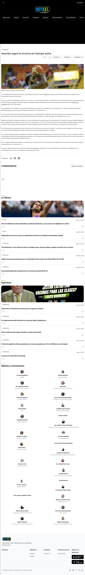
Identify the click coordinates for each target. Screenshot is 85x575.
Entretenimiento (57, 17)
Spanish (32, 553)
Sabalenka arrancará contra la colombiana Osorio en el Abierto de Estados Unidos (32, 235)
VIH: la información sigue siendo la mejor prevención (21, 332)
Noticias (16, 17)
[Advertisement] (42, 32)
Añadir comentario (77, 166)
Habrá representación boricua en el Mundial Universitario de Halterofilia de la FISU (32, 259)
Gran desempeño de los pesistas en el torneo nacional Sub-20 (24, 271)
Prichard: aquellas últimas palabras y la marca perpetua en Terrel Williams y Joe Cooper (34, 344)
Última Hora (6, 17)
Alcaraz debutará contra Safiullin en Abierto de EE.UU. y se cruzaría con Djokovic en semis (35, 223)
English (32, 556)
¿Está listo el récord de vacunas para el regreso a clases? (22, 308)
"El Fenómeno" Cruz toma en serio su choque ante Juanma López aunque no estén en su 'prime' (37, 247)
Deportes (45, 17)
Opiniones (36, 17)
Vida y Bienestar (71, 17)
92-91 (46, 94)
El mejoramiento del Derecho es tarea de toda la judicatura (23, 320)
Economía (26, 17)
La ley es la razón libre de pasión (13, 356)
